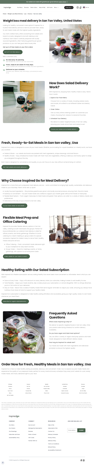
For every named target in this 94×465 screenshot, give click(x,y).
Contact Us (51, 431)
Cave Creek (10, 390)
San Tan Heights (10, 395)
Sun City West (46, 386)
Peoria (10, 388)
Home (4, 13)
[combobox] (86, 7)
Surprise (28, 384)
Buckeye (83, 384)
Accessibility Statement (54, 450)
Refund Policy (52, 447)
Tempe (83, 388)
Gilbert (46, 390)
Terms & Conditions (53, 444)
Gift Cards (31, 437)
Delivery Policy (52, 440)
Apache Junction (65, 390)
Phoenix (28, 388)
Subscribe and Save (14, 434)
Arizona (30, 13)
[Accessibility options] (2, 462)
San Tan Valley (83, 390)
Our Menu (11, 425)
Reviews (30, 431)
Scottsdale (65, 388)
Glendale (65, 386)
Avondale (83, 386)
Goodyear (10, 386)
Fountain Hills (28, 390)
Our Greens (12, 428)
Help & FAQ (51, 425)
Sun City (28, 386)
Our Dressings (13, 431)
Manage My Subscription (35, 428)
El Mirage (10, 384)
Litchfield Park (65, 384)
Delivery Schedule (53, 434)
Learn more (62, 2)
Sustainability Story (14, 437)
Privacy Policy (52, 437)
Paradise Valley (47, 388)
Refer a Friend (32, 434)
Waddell (46, 384)
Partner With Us (32, 440)
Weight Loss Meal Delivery (15, 13)
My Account (31, 425)
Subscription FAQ (53, 428)
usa (25, 13)
